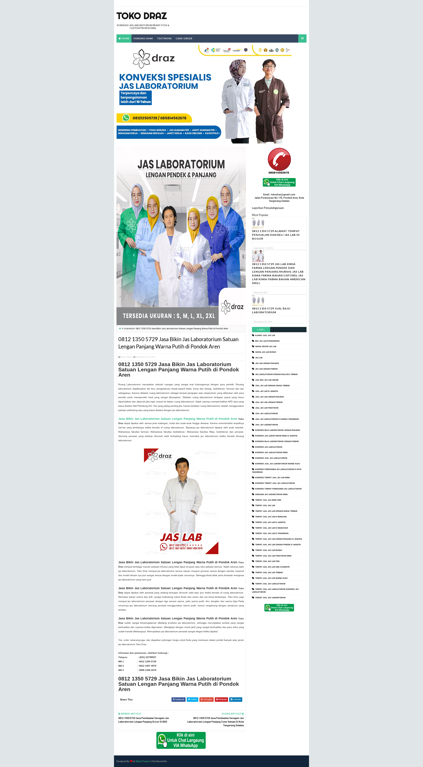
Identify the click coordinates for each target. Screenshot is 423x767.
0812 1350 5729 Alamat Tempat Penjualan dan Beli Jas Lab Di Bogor (276, 234)
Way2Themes (143, 761)
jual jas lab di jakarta (266, 391)
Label (261, 329)
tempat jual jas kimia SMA (268, 500)
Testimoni (164, 38)
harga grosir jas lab (265, 346)
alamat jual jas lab (265, 335)
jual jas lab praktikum (266, 408)
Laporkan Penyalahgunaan (268, 207)
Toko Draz (141, 15)
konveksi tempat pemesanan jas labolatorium (278, 489)
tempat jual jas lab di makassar (271, 528)
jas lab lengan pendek (266, 369)
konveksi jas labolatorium (268, 447)
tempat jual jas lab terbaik (269, 572)
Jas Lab (258, 358)
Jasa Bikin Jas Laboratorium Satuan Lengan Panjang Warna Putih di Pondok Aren (177, 418)
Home (126, 38)
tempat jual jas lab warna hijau (271, 578)
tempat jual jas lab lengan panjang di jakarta (278, 539)
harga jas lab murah (265, 352)
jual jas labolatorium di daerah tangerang (277, 419)
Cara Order (184, 38)
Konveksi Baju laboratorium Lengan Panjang (277, 430)
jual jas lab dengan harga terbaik (272, 386)
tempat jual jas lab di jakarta (270, 522)
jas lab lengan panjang (267, 363)
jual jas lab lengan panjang (269, 397)
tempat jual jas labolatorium (270, 584)
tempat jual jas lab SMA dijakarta (272, 567)
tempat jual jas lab (265, 505)
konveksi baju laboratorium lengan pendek (277, 441)
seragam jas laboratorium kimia (271, 494)
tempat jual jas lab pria (267, 561)
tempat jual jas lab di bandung (271, 517)
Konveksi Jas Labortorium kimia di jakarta (276, 436)
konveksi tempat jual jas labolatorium (275, 483)
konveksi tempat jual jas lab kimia (272, 478)
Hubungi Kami (143, 38)
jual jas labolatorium (266, 413)
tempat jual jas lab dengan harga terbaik (276, 511)
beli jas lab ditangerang (267, 341)
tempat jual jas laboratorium (270, 598)
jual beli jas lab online (266, 380)
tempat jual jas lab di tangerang (271, 533)
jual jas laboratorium (266, 425)
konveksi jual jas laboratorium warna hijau (277, 464)
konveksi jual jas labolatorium (271, 458)
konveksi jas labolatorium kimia (271, 452)
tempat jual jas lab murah (268, 550)
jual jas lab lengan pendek (269, 402)
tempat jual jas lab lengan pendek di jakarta (278, 545)
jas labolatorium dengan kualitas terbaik (276, 374)
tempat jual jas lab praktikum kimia (273, 556)
